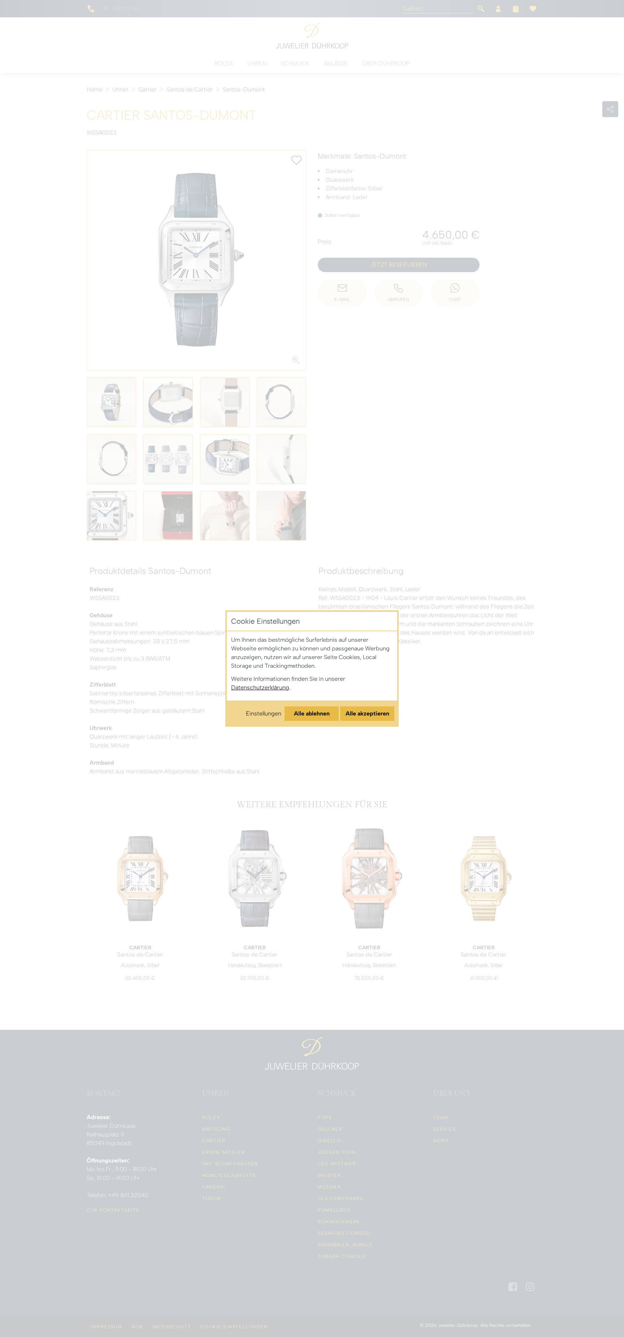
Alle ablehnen (312, 713)
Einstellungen (263, 713)
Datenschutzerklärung (260, 687)
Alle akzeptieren (367, 713)
